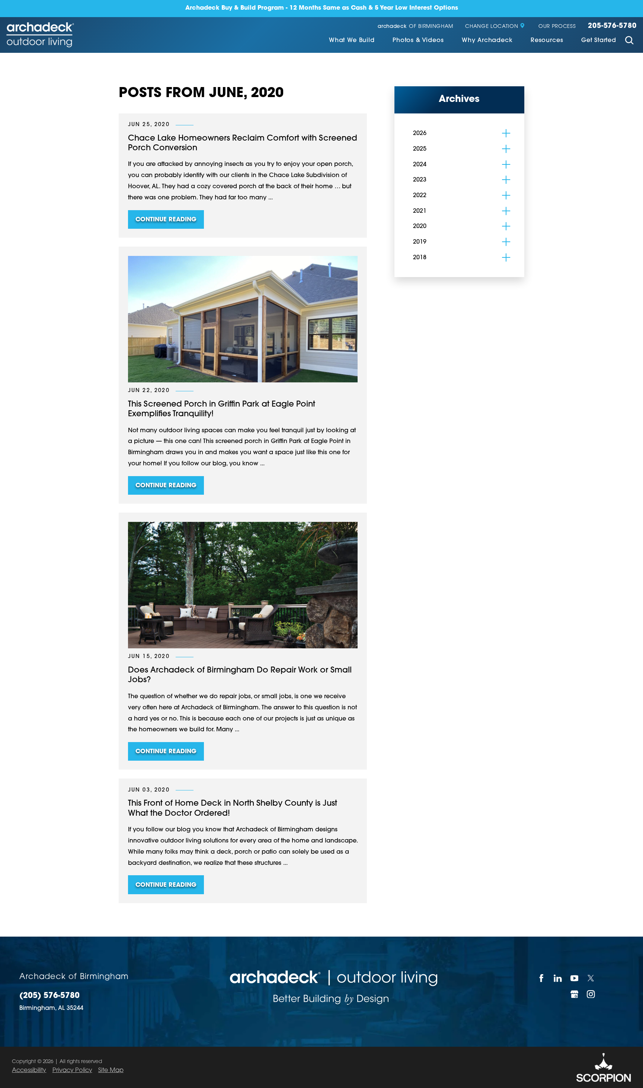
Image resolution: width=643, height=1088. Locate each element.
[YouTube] (574, 978)
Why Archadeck (487, 41)
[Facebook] (541, 978)
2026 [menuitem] (419, 134)
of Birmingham (415, 26)
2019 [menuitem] (419, 242)
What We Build (352, 41)
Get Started (598, 41)
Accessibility (29, 1070)
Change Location (491, 26)
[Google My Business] (574, 994)
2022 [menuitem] (419, 196)
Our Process (557, 26)
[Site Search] (629, 41)
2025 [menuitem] (419, 149)
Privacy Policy (72, 1070)
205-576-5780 (612, 26)
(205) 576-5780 (49, 996)
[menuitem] (352, 41)
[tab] (506, 133)
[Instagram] (591, 994)
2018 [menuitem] (419, 258)
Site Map (111, 1070)
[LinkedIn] (558, 978)
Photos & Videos (418, 41)
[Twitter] (591, 978)
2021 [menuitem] (419, 211)
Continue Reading (165, 220)
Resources (547, 41)
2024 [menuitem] (419, 165)
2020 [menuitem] (419, 227)
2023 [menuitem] (419, 180)
